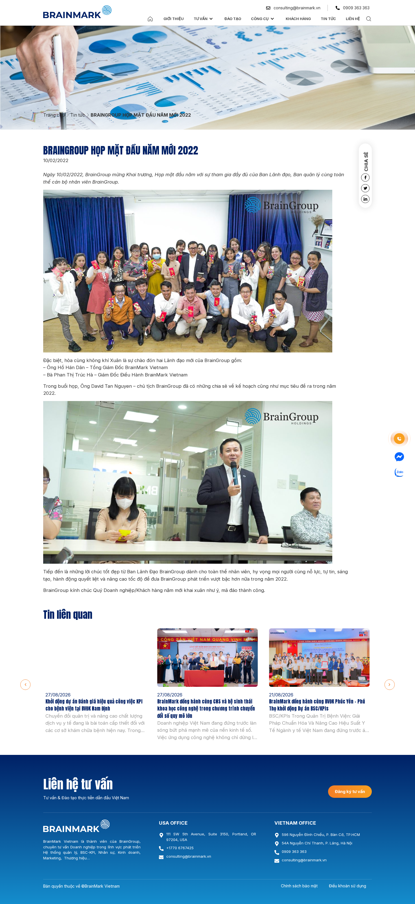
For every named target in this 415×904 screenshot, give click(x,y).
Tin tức (328, 18)
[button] (25, 684)
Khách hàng (298, 18)
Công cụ (260, 18)
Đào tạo (232, 18)
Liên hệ (353, 18)
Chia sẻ (366, 161)
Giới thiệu (173, 18)
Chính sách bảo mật (299, 885)
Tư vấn (200, 18)
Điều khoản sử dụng (347, 885)
